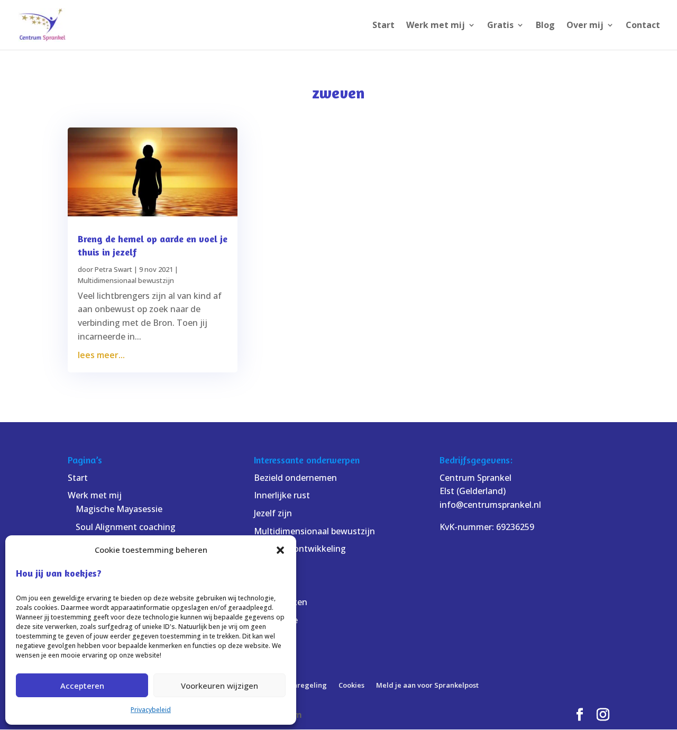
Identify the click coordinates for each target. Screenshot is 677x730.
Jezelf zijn (273, 513)
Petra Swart (113, 269)
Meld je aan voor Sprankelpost (427, 685)
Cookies (351, 685)
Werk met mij (435, 26)
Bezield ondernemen (295, 477)
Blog (545, 26)
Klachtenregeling (297, 685)
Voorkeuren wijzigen (219, 685)
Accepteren (82, 685)
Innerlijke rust (282, 495)
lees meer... (101, 355)
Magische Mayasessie (119, 509)
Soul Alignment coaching (126, 527)
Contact (643, 26)
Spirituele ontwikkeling (300, 548)
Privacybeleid (151, 709)
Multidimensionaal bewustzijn (126, 280)
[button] (280, 550)
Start (383, 26)
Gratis (500, 26)
